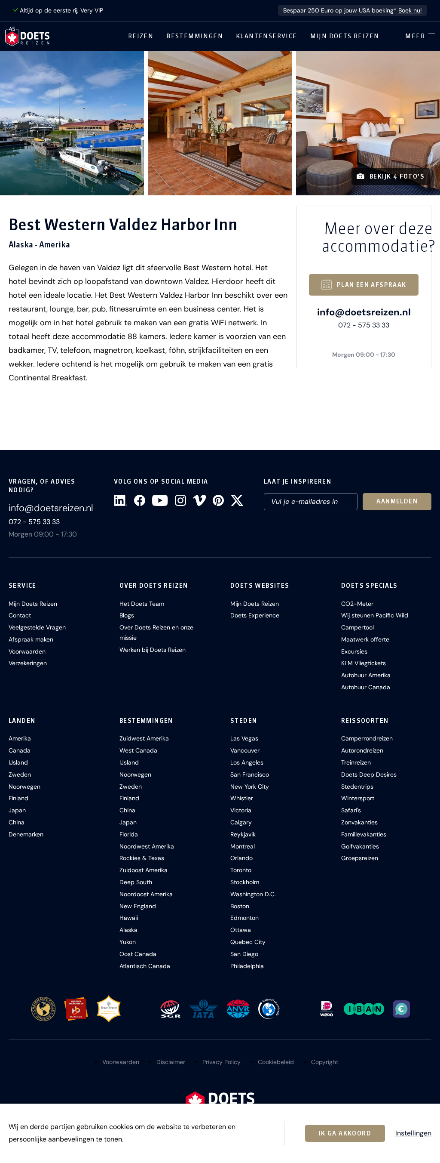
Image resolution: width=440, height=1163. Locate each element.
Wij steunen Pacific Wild (374, 615)
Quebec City (248, 942)
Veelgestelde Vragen (37, 627)
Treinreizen (356, 762)
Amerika (20, 738)
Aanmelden (397, 501)
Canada (20, 750)
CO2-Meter (357, 604)
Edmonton (244, 918)
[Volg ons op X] (237, 500)
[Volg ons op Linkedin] (120, 500)
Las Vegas (244, 738)
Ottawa (240, 930)
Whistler (241, 798)
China (16, 822)
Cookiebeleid (276, 1062)
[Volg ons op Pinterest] (218, 500)
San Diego (244, 954)
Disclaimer (170, 1062)
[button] (72, 123)
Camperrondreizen (367, 738)
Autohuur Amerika (366, 675)
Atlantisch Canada (144, 966)
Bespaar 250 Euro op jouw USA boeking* (352, 10)
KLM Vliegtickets (363, 663)
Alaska (128, 930)
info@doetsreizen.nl (364, 312)
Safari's (351, 810)
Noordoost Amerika (146, 894)
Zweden (20, 774)
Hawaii (128, 918)
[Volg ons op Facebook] (139, 500)
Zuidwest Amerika (144, 738)
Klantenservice (266, 36)
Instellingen (413, 1133)
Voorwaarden (27, 651)
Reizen (140, 36)
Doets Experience (254, 615)
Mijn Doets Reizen (344, 36)
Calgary (241, 822)
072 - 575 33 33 (363, 325)
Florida (128, 834)
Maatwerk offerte (365, 639)
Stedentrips (357, 786)
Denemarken (26, 834)
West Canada (138, 750)
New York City (249, 786)
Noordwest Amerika (146, 846)
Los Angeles (246, 762)
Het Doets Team (141, 604)
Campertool (357, 627)
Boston (239, 906)
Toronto (240, 870)
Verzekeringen (28, 663)
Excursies (354, 651)
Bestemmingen (194, 36)
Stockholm (244, 882)
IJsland (18, 762)
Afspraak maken (31, 639)
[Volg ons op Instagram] (180, 500)
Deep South (135, 882)
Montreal (242, 846)
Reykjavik (243, 834)
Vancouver (245, 750)
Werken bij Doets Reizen (152, 650)
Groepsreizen (359, 858)
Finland (18, 798)
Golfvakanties (360, 846)
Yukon (127, 942)
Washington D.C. (253, 894)
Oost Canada (137, 954)
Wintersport (357, 798)
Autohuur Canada (365, 687)
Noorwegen (24, 786)
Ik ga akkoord (345, 1133)
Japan (17, 810)
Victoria (240, 810)
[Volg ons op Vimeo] (199, 500)
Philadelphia (247, 966)
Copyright (324, 1062)
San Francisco (249, 774)
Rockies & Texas (141, 858)
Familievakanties (363, 834)
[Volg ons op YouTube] (160, 500)
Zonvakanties (359, 822)
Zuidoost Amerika (143, 870)
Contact (20, 615)
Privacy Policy (221, 1062)
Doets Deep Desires (369, 774)
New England (137, 906)
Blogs (126, 615)
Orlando (241, 858)
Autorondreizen (362, 750)
